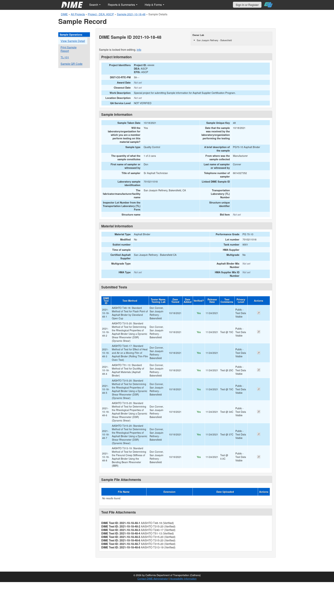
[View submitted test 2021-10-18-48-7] (258, 434)
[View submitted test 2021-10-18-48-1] (258, 313)
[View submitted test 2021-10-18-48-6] (258, 412)
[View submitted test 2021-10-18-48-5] (258, 389)
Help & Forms (153, 5)
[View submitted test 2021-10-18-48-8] (258, 457)
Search (94, 5)
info (139, 50)
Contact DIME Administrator (152, 578)
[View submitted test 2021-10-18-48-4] (258, 370)
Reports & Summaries (122, 5)
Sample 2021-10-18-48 (131, 14)
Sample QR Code (71, 64)
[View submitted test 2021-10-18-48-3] (258, 353)
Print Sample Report (69, 49)
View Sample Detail (73, 41)
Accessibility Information (183, 578)
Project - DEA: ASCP (101, 14)
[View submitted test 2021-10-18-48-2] (258, 332)
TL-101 (65, 57)
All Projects (78, 14)
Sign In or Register (247, 5)
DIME (64, 14)
